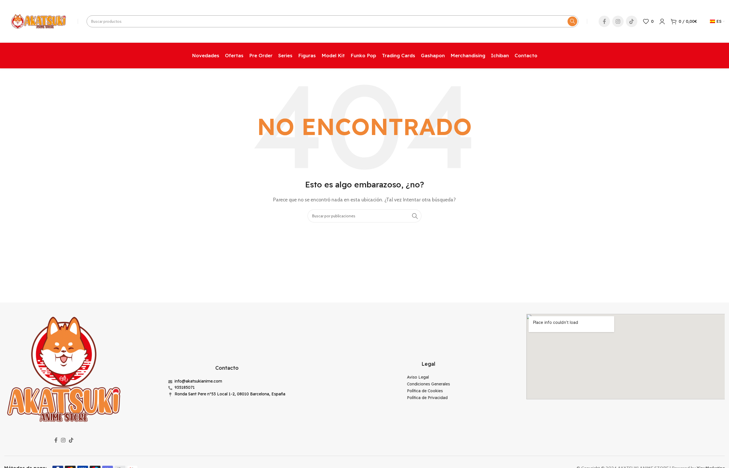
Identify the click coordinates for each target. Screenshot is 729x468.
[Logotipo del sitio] (38, 21)
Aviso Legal (418, 377)
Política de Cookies (425, 390)
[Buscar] (572, 21)
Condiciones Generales (428, 384)
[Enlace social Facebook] (604, 21)
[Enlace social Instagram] (618, 21)
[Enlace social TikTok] (631, 21)
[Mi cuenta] (662, 21)
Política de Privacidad (427, 397)
